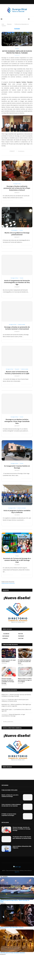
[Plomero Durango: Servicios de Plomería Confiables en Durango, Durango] (9, 672)
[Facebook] (14, 859)
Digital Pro (17, 872)
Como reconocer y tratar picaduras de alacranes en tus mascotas (11, 805)
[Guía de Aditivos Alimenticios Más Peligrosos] (6, 849)
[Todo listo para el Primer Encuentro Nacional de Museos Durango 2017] (17, 941)
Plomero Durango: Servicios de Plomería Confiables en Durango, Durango (8, 681)
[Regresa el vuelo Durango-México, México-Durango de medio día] (17, 888)
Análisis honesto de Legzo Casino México (9, 660)
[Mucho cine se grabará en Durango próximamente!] (17, 217)
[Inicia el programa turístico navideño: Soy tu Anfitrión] (17, 495)
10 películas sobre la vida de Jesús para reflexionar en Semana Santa (15, 700)
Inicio (3, 24)
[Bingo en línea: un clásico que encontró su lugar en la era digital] (25, 672)
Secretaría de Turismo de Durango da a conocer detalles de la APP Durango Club (17, 560)
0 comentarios (21, 151)
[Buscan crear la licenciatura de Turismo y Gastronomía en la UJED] (17, 356)
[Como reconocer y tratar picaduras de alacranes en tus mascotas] (27, 807)
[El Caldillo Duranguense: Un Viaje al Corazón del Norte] (25, 653)
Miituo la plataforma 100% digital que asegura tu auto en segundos (16, 705)
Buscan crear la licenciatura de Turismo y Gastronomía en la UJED (17, 372)
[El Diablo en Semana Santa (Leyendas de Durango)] (27, 816)
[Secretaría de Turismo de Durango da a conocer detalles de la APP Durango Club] (17, 543)
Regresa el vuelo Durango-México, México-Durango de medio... (14, 901)
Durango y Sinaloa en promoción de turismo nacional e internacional (17, 328)
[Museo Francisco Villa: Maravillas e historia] (17, 915)
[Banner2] (17, 609)
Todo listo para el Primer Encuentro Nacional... (12, 952)
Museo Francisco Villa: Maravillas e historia (11, 927)
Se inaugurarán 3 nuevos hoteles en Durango (17, 467)
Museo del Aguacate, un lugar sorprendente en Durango (13, 715)
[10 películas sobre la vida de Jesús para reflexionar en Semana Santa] (6, 839)
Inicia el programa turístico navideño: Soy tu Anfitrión (17, 511)
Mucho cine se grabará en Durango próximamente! (17, 234)
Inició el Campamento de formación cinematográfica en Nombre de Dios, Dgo (17, 282)
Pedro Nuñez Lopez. (7, 709)
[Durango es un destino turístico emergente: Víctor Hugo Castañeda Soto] (17, 404)
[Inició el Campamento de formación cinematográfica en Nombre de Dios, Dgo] (17, 265)
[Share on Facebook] (15, 153)
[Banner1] (17, 747)
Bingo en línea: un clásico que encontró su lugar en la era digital (25, 680)
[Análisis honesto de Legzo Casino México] (9, 653)
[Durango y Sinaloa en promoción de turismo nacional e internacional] (17, 311)
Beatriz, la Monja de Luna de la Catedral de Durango (10, 795)
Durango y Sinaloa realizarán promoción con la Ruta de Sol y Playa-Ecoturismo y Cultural (17, 188)
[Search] (32, 19)
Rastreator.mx (5, 704)
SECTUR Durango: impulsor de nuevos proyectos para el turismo (17, 52)
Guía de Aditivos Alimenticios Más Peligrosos (22, 847)
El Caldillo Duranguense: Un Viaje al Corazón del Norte (24, 661)
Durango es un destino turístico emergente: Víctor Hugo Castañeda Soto (17, 421)
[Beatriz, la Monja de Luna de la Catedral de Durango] (27, 797)
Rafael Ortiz (5, 694)
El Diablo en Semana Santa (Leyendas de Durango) (9, 814)
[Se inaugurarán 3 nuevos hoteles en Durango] (17, 450)
